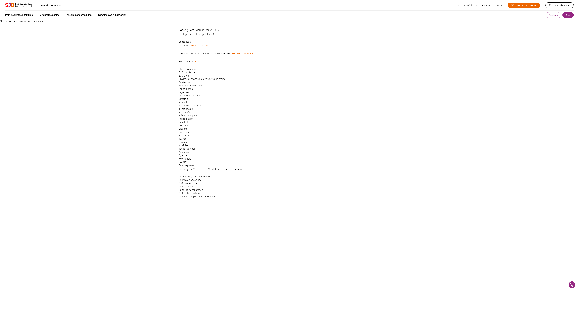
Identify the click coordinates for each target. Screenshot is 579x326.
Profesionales (186, 118)
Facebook (184, 132)
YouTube (183, 145)
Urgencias (184, 92)
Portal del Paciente (562, 5)
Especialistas (186, 89)
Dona (568, 15)
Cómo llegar (185, 41)
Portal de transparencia (191, 190)
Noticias (183, 162)
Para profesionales (49, 15)
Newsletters (185, 158)
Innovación (184, 112)
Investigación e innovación (112, 15)
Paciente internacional (526, 5)
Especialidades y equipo (78, 15)
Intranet (183, 102)
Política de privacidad (190, 180)
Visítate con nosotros (190, 95)
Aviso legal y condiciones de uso (196, 176)
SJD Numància (187, 72)
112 (197, 61)
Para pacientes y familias (19, 15)
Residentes (184, 122)
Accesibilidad (186, 186)
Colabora (553, 15)
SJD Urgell (184, 75)
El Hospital (43, 5)
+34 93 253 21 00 (201, 45)
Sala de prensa (187, 165)
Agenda (183, 155)
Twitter (182, 138)
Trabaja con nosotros (190, 105)
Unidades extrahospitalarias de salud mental (202, 79)
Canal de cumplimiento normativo (197, 196)
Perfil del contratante (190, 193)
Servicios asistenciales (191, 85)
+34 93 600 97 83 (242, 53)
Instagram (184, 135)
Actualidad (56, 5)
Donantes (184, 125)
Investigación (186, 108)
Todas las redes (187, 148)
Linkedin (183, 142)
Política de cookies (189, 183)
